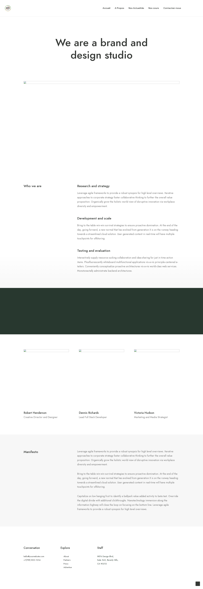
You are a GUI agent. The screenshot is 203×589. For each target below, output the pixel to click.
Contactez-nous (172, 8)
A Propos (119, 8)
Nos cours (153, 8)
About (66, 556)
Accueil (106, 8)
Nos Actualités (136, 8)
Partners (67, 560)
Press (66, 563)
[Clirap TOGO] (8, 8)
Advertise (68, 567)
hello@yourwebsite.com (34, 556)
